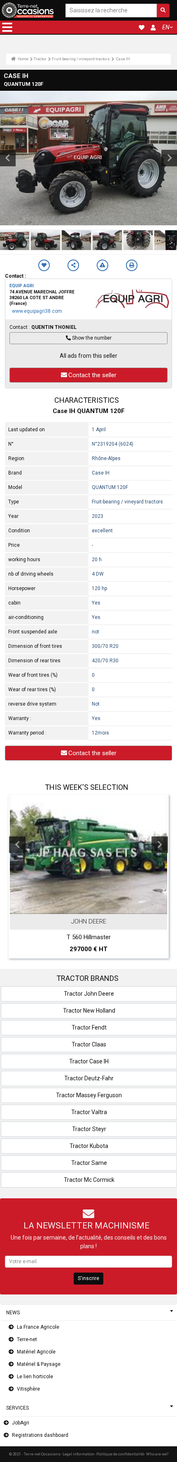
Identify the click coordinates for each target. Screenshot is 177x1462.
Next (159, 844)
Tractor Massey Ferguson (89, 1095)
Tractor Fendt (89, 1027)
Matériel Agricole (36, 1352)
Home (22, 59)
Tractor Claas (89, 1044)
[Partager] (73, 265)
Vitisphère (28, 1389)
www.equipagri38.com (37, 311)
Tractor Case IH (89, 1061)
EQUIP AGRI (21, 285)
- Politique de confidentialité (119, 1454)
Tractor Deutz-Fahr (89, 1078)
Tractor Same (89, 1163)
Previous (17, 844)
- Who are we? (156, 1454)
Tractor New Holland (89, 1010)
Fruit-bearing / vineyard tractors (81, 59)
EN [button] (166, 27)
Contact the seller (92, 375)
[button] (7, 27)
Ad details (92, 906)
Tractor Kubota (89, 1146)
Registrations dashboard (40, 1435)
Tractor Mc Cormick (89, 1179)
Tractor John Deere (89, 993)
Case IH (123, 59)
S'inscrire (88, 1278)
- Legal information (77, 1454)
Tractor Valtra (89, 1112)
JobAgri (20, 1423)
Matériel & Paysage (39, 1364)
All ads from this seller (88, 355)
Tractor (40, 59)
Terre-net (27, 1339)
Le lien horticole (35, 1376)
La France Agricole (38, 1327)
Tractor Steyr (89, 1129)
